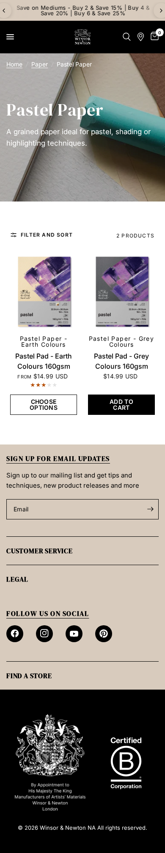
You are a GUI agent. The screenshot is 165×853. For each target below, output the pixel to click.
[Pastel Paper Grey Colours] (121, 292)
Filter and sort (47, 234)
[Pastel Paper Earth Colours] (43, 292)
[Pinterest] (103, 633)
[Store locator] (141, 37)
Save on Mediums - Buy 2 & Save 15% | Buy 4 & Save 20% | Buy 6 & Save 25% (82, 10)
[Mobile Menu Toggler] (10, 37)
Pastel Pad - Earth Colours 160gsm (43, 361)
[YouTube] (74, 633)
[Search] (127, 37)
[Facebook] (14, 633)
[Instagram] (44, 633)
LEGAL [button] (17, 579)
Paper (39, 64)
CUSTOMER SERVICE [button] (39, 550)
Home (14, 64)
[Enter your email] (150, 509)
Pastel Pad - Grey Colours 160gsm (121, 361)
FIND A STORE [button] (29, 675)
